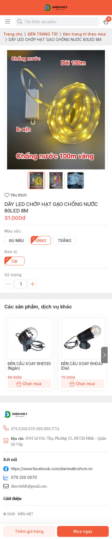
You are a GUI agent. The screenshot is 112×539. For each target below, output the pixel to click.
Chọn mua (32, 383)
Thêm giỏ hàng (29, 531)
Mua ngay (82, 531)
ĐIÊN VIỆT (25, 514)
